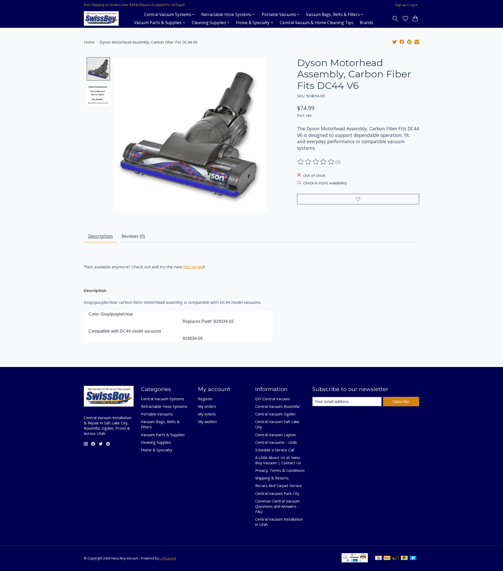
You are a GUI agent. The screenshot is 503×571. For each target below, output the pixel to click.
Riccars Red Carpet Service (278, 485)
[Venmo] (413, 558)
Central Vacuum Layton (275, 434)
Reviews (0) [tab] (133, 236)
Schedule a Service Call (274, 449)
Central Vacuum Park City (277, 493)
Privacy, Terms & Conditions (280, 470)
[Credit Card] (378, 558)
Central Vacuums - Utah (276, 442)
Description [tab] (100, 236)
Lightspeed (168, 558)
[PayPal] (387, 558)
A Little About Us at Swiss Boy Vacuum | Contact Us (278, 460)
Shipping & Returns (272, 478)
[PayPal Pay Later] (404, 558)
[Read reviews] (316, 161)
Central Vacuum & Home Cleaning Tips (316, 22)
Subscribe (400, 401)
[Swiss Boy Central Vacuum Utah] (101, 18)
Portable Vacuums (157, 414)
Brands (366, 22)
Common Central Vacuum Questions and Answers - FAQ (277, 506)
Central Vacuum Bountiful (277, 406)
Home (89, 42)
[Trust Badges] (355, 560)
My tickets (207, 414)
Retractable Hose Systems (164, 406)
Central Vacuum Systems (162, 398)
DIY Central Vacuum (272, 398)
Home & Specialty (156, 449)
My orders (207, 406)
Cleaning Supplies (156, 442)
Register (205, 398)
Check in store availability (325, 182)
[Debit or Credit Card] (395, 558)
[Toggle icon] (395, 18)
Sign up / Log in (406, 5)
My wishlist (207, 421)
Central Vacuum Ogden (275, 414)
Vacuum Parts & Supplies (163, 434)
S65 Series (193, 266)
